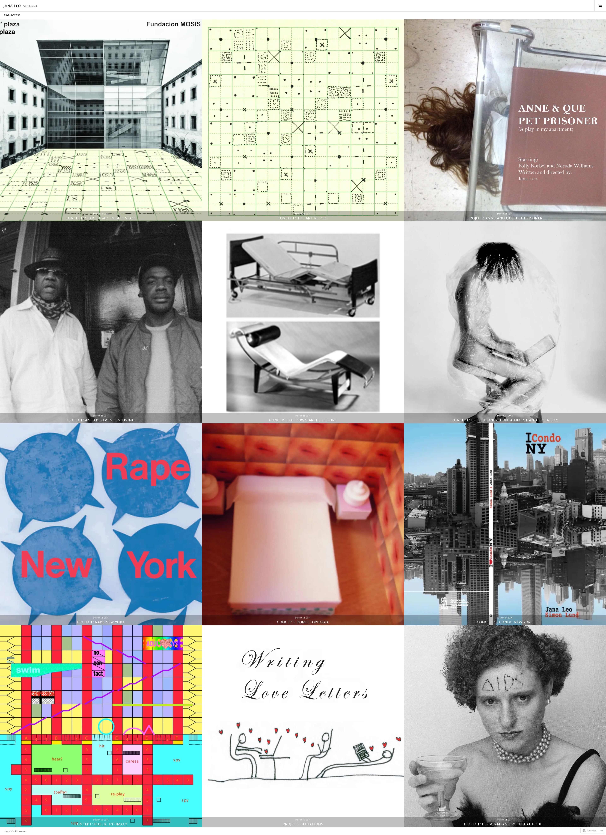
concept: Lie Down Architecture (303, 420)
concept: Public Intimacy (100, 824)
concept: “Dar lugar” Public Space (101, 218)
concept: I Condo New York (505, 622)
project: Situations (303, 824)
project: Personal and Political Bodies (505, 824)
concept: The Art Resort (303, 218)
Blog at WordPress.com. (15, 831)
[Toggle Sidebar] (600, 5)
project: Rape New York (101, 622)
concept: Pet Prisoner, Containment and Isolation (505, 420)
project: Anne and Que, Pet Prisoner (504, 218)
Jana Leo (12, 5)
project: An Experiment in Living (101, 420)
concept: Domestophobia (303, 622)
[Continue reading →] (101, 120)
